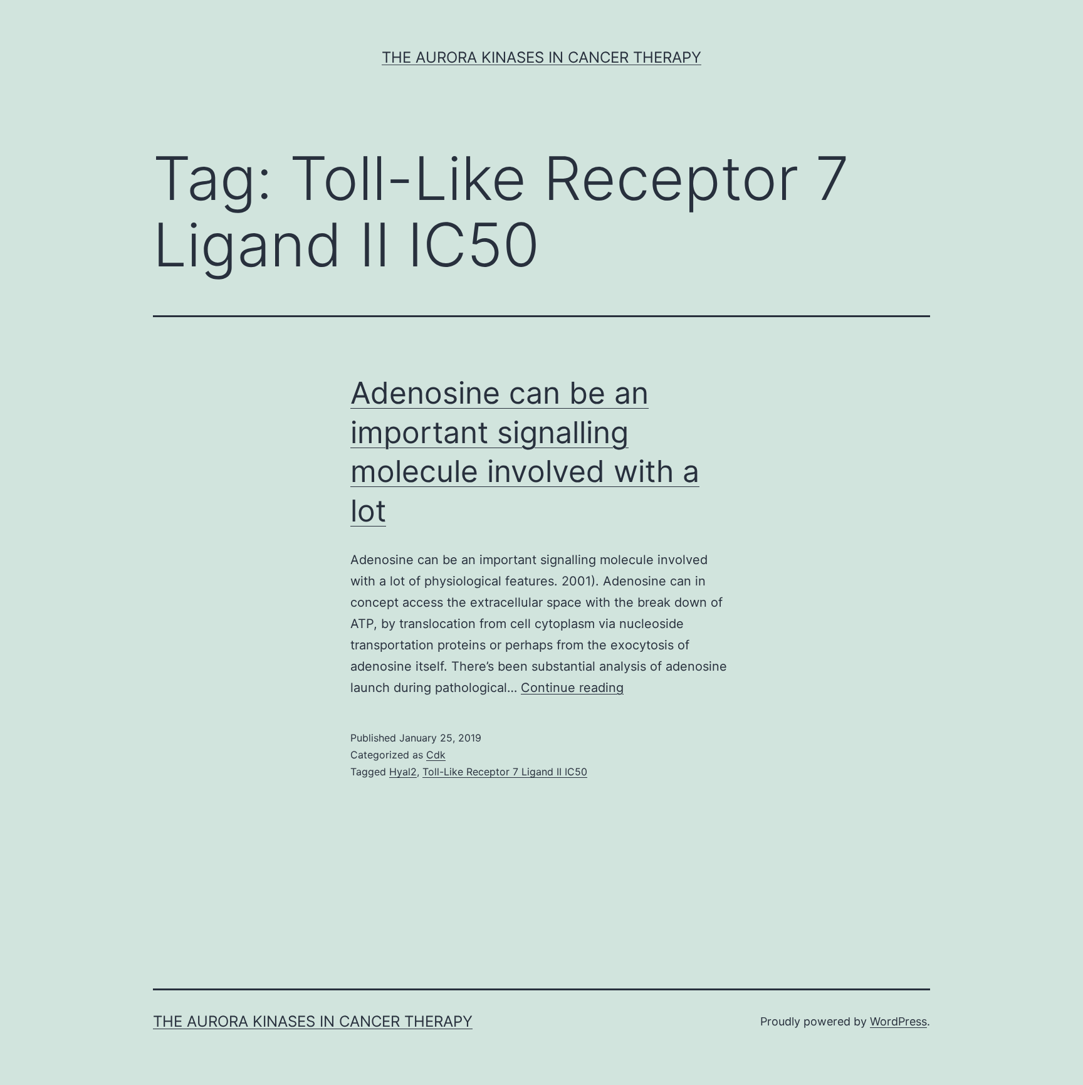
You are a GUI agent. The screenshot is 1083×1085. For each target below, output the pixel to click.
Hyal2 (403, 771)
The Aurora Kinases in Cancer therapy (541, 57)
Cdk (436, 754)
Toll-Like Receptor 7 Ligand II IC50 (504, 771)
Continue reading (572, 687)
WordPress (898, 1021)
